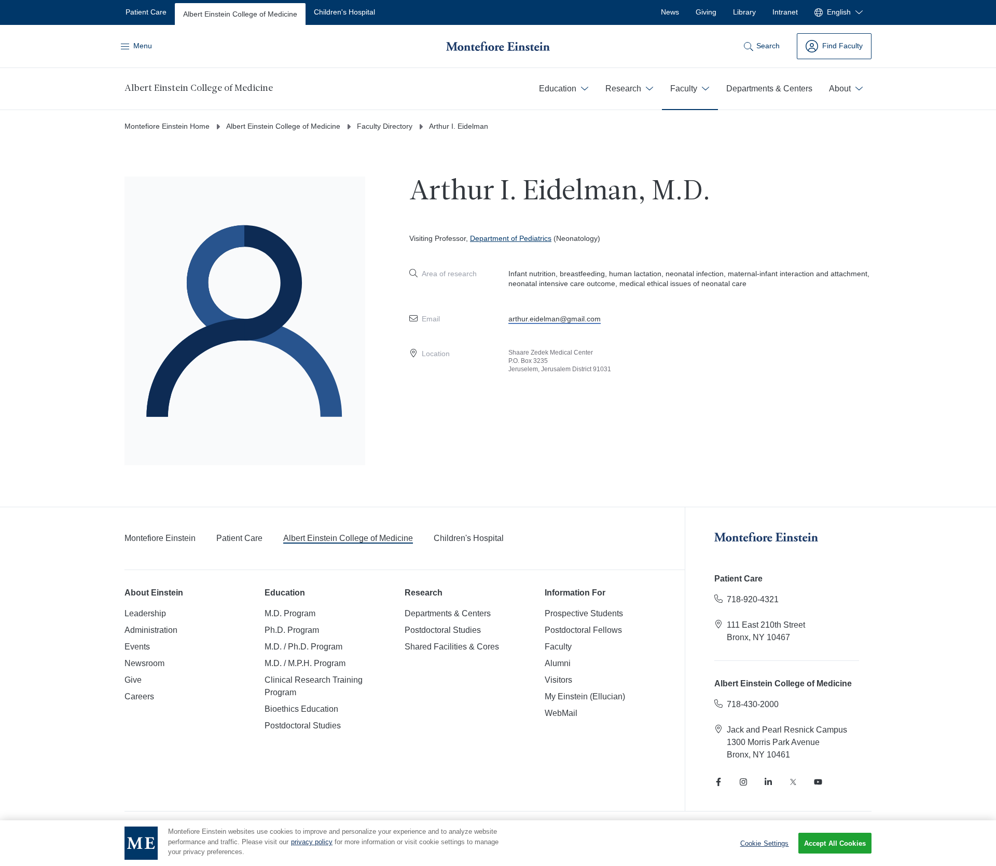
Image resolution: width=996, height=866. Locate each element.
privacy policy (312, 842)
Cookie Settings (764, 843)
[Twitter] (793, 782)
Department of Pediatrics (510, 238)
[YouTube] (818, 782)
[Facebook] (718, 782)
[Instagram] (743, 782)
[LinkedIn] (768, 782)
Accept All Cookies (835, 843)
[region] (498, 843)
